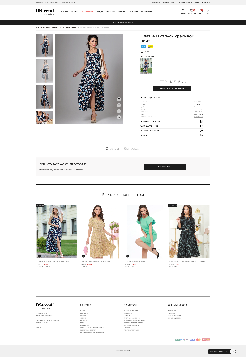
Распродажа (88, 12)
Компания (133, 12)
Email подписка (174, 318)
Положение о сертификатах (92, 332)
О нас (82, 311)
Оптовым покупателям (133, 323)
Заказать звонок (202, 2)
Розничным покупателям (134, 320)
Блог (82, 323)
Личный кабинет (131, 311)
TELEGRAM (171, 313)
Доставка (128, 313)
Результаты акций (132, 330)
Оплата (127, 315)
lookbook (84, 325)
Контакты (110, 12)
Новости (84, 320)
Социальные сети (177, 305)
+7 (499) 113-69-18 (185, 2)
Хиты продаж (198, 117)
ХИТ (143, 47)
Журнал (121, 12)
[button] (44, 35)
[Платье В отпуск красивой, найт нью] (146, 66)
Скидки (83, 315)
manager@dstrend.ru (44, 315)
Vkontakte (172, 311)
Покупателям (131, 305)
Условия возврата (131, 325)
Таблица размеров (132, 318)
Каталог (64, 12)
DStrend (120, 351)
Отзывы (127, 327)
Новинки (75, 12)
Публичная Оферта (88, 330)
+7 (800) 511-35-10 (169, 2)
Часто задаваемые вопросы (92, 327)
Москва (39, 327)
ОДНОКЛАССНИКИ (174, 315)
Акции (100, 12)
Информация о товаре (151, 98)
